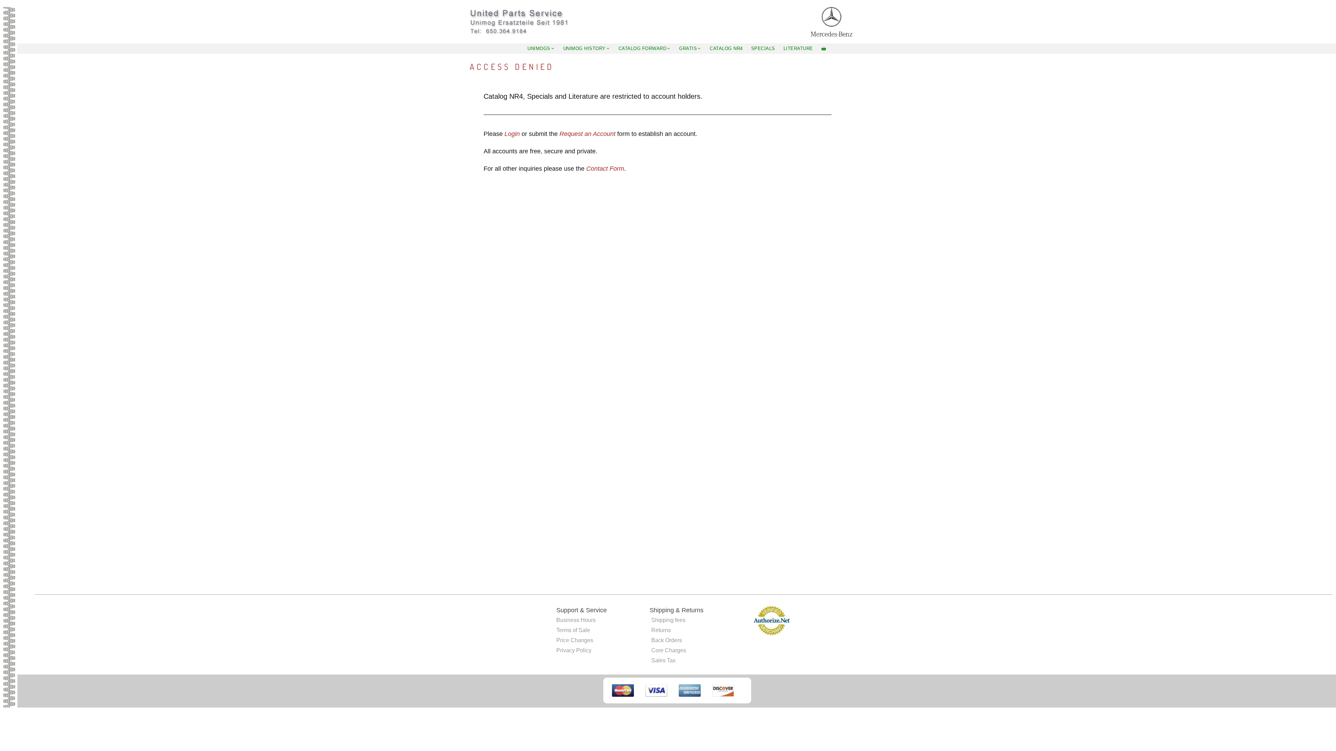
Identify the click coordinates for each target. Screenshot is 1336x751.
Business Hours (576, 620)
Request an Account (587, 133)
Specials (763, 48)
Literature (798, 48)
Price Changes (574, 640)
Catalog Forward (643, 48)
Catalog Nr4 (726, 48)
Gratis (688, 48)
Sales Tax (663, 660)
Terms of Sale (573, 630)
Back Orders (666, 640)
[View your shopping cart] (823, 48)
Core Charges (668, 650)
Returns (661, 630)
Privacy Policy (573, 650)
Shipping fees (668, 620)
